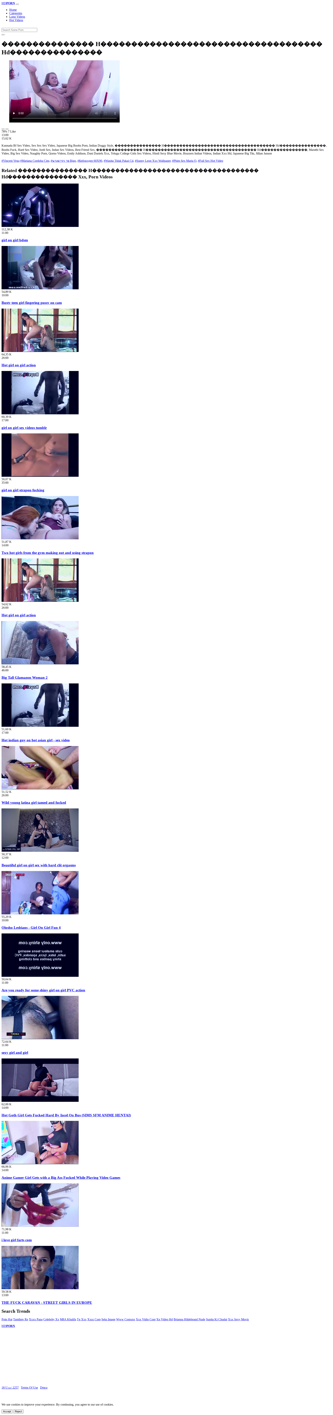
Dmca (43, 1387)
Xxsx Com (94, 1319)
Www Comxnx (125, 1319)
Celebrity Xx (51, 1319)
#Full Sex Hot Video (210, 160)
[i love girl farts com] (40, 1225)
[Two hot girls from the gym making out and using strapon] (40, 538)
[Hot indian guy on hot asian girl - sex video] (40, 725)
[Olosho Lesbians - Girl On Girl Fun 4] (40, 913)
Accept (7, 1411)
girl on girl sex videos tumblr (24, 428)
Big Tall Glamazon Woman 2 (25, 678)
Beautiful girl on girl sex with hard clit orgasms (39, 865)
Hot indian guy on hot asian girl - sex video (36, 740)
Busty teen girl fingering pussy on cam (32, 303)
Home (13, 9)
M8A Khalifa (68, 1319)
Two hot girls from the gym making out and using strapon (48, 553)
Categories (15, 13)
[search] (3, 34)
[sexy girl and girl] (40, 1038)
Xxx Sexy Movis (238, 1319)
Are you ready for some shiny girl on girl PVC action (43, 990)
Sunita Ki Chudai (216, 1319)
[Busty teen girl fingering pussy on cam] (40, 288)
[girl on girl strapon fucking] (40, 475)
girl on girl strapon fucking (23, 490)
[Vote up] (3, 129)
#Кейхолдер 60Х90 (89, 160)
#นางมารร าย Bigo (63, 160)
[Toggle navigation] (17, 4)
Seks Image (108, 1319)
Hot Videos (16, 20)
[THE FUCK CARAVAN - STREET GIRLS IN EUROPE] (40, 1288)
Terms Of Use (29, 1387)
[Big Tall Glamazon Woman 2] (40, 663)
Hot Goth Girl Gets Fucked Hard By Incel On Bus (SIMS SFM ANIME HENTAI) (66, 1115)
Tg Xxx (82, 1319)
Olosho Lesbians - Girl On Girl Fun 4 (31, 928)
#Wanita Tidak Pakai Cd (118, 160)
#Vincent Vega (10, 160)
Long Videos (17, 16)
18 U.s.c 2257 (10, 1387)
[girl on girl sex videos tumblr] (40, 413)
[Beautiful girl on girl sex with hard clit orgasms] (40, 850)
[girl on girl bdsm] (40, 225)
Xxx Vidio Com (146, 1319)
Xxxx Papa (36, 1319)
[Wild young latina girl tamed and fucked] (40, 788)
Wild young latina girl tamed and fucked (34, 803)
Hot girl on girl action (19, 365)
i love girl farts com (17, 1240)
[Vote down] (6, 129)
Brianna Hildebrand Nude (189, 1319)
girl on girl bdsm (15, 240)
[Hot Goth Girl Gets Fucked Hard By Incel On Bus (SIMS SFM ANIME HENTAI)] (40, 1100)
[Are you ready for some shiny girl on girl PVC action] (40, 975)
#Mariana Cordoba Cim (34, 160)
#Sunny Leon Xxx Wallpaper (153, 160)
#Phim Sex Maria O (184, 160)
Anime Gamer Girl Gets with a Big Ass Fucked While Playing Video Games (61, 1178)
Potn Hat (7, 1319)
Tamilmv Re (20, 1319)
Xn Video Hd (164, 1319)
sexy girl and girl (15, 1053)
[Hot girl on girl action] (40, 350)
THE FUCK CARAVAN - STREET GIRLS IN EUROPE (47, 1303)
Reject (18, 1411)
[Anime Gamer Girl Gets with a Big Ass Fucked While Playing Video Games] (40, 1163)
